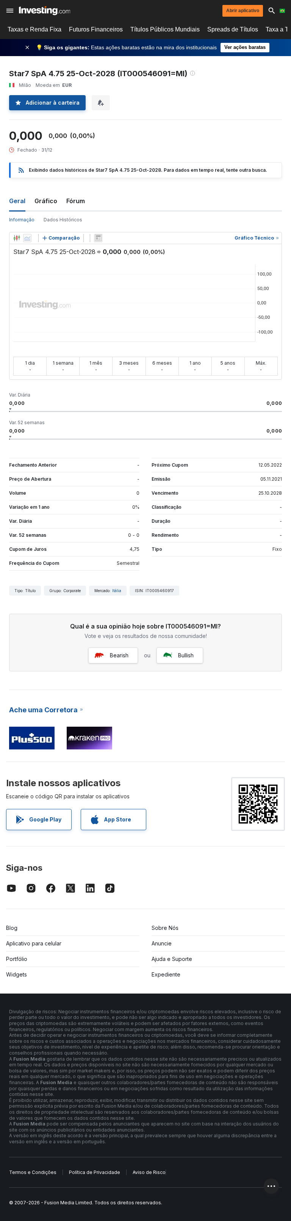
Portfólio (16, 959)
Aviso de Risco (149, 1172)
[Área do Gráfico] (27, 238)
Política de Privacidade (94, 1172)
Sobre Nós (165, 928)
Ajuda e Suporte (172, 959)
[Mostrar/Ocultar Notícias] (98, 238)
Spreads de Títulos (232, 29)
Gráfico (45, 201)
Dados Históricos (63, 220)
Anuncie (162, 943)
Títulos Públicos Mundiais (165, 29)
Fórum (75, 201)
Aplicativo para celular (33, 943)
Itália (116, 590)
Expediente (166, 974)
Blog (11, 928)
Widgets (16, 974)
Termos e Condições (32, 1172)
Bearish (119, 655)
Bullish (186, 655)
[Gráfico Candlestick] (17, 238)
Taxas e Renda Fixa (34, 29)
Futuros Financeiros (96, 29)
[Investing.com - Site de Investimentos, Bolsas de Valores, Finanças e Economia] (44, 10)
